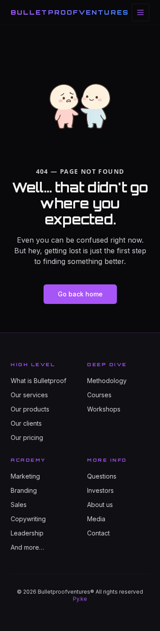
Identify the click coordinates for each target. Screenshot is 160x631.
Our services (29, 395)
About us (100, 504)
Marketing (25, 476)
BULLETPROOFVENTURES (70, 12)
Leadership (27, 533)
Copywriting (28, 519)
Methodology (107, 380)
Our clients (26, 423)
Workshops (103, 409)
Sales (19, 504)
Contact (98, 533)
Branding (24, 490)
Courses (99, 395)
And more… (27, 547)
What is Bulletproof (38, 380)
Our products (30, 409)
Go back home (80, 294)
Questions (101, 476)
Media (96, 519)
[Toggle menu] (140, 12)
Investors (100, 490)
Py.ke (80, 598)
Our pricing (27, 437)
